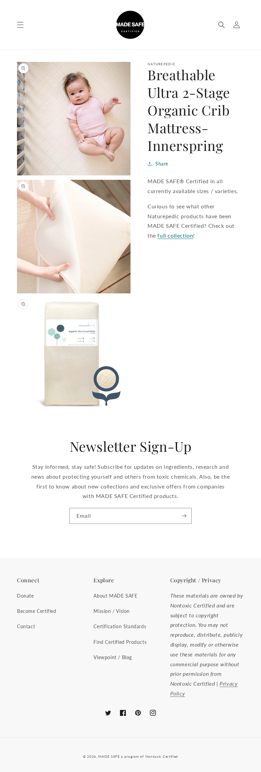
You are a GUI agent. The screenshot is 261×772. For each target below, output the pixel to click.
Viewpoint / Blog (112, 657)
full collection (175, 235)
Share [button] (161, 164)
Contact (26, 626)
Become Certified (36, 611)
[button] (20, 24)
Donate (25, 596)
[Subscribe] (183, 516)
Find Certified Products (119, 642)
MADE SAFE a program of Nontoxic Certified (138, 756)
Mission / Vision (111, 611)
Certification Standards (119, 626)
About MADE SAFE (115, 596)
